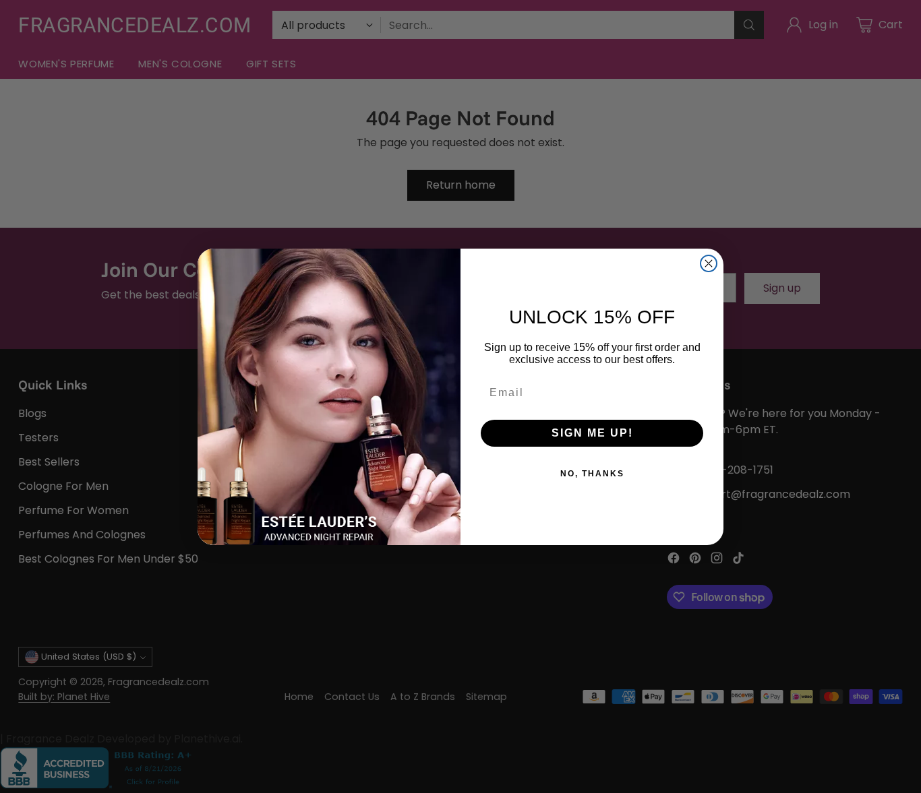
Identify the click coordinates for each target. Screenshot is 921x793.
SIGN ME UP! (592, 433)
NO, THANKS (592, 473)
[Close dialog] (709, 263)
